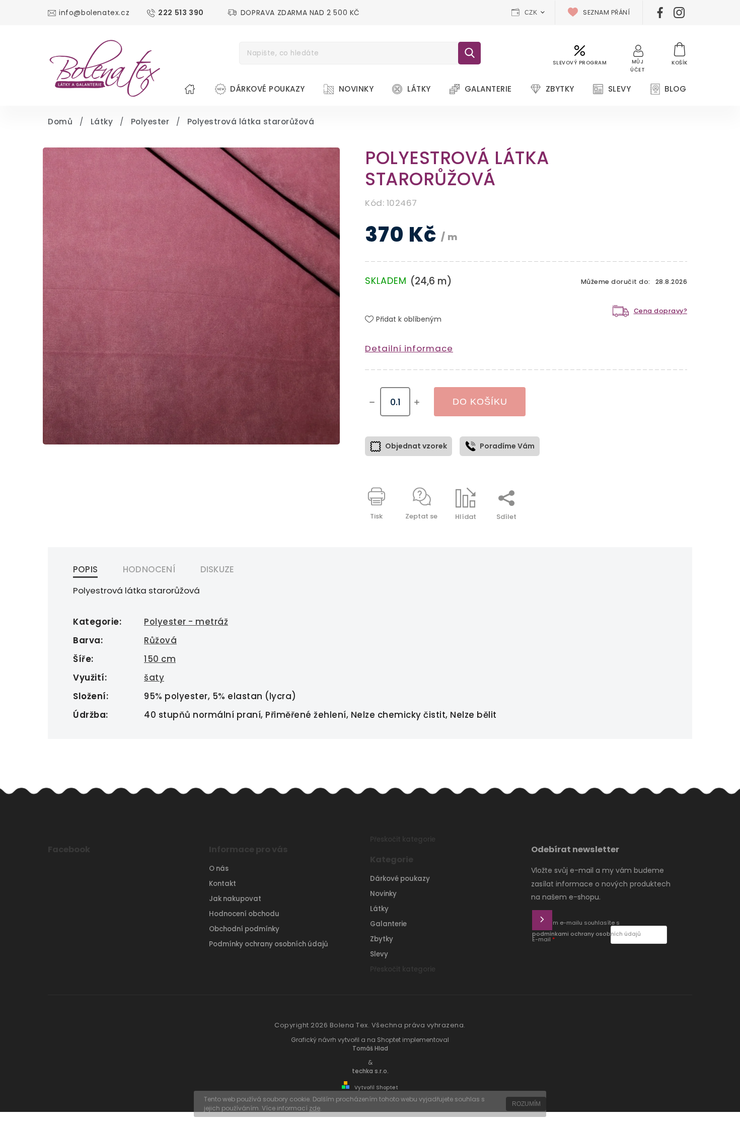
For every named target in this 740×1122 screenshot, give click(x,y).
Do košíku (480, 402)
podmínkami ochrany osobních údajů (586, 934)
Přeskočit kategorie (402, 839)
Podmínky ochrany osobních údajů (268, 944)
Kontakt (222, 883)
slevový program (580, 62)
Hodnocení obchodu (244, 914)
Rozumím (526, 1103)
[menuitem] (189, 89)
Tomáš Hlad (370, 1048)
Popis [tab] (85, 569)
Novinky (383, 894)
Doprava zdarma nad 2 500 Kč (300, 13)
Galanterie (388, 924)
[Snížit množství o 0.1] (372, 402)
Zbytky (381, 939)
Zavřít (654, 534)
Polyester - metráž (186, 622)
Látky (379, 909)
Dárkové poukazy (400, 878)
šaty (154, 677)
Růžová (160, 640)
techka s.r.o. (370, 1071)
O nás (219, 868)
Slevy (379, 954)
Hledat (469, 53)
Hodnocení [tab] (149, 569)
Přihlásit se (542, 920)
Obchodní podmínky (244, 929)
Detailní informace (409, 348)
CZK (531, 12)
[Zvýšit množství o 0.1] (416, 402)
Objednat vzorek (416, 446)
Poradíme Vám (507, 446)
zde (314, 1108)
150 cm (160, 659)
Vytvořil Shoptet (376, 1087)
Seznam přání (606, 12)
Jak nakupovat (235, 899)
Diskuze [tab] (217, 569)
